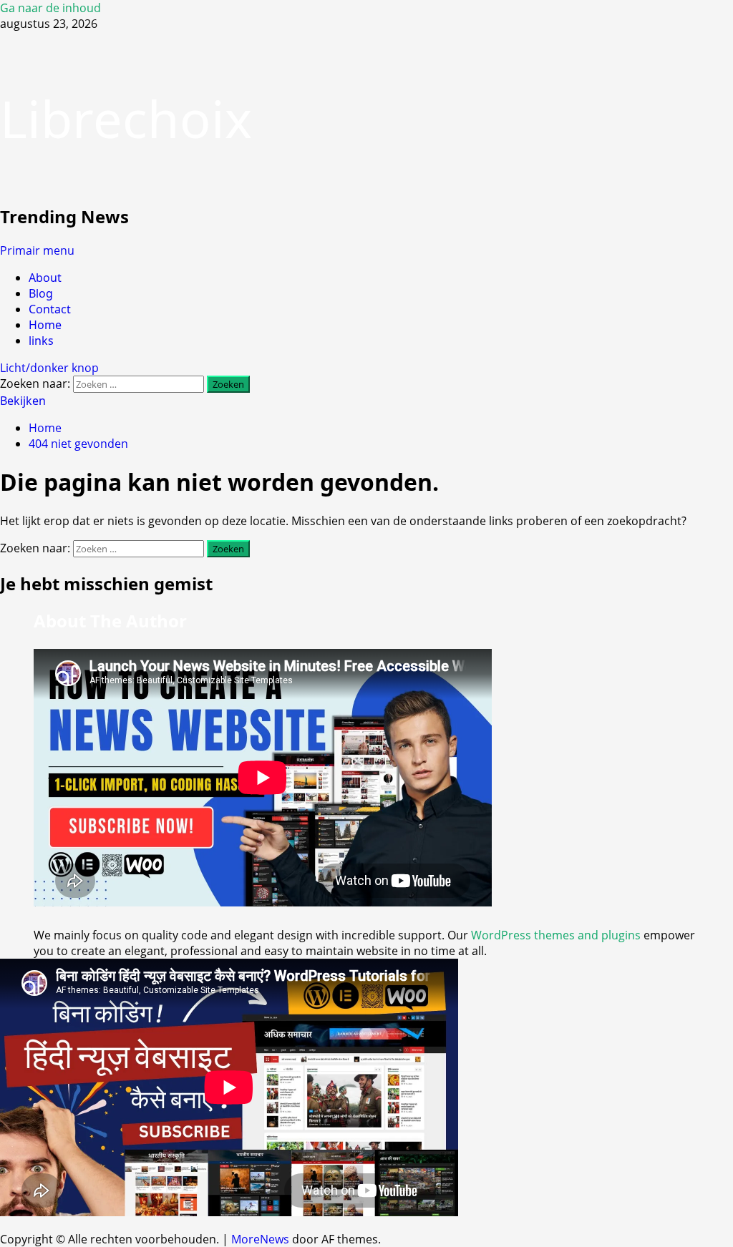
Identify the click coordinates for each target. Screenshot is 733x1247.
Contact (50, 309)
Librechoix (126, 118)
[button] (37, 250)
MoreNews (260, 1239)
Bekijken (23, 401)
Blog (41, 293)
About (45, 277)
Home (45, 325)
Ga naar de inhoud (50, 8)
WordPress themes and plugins (556, 935)
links (41, 340)
